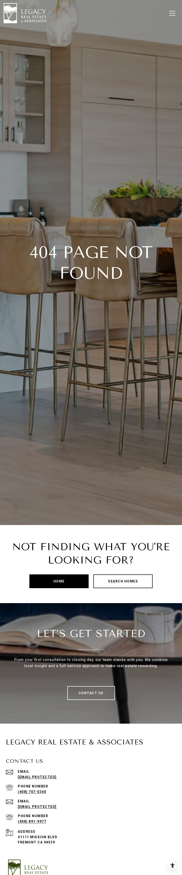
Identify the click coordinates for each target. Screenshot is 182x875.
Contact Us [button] (91, 693)
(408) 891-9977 (32, 821)
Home (59, 581)
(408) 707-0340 (32, 792)
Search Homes (123, 581)
